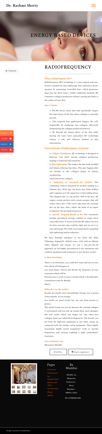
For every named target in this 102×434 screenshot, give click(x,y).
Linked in (3, 144)
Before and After (52, 384)
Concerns (51, 369)
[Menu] (92, 5)
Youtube (4, 138)
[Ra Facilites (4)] (23, 391)
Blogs (49, 392)
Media (50, 395)
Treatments (52, 372)
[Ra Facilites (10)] (18, 387)
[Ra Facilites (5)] (34, 387)
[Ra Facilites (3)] (13, 391)
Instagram (3, 133)
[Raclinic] (24, 374)
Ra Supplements (53, 377)
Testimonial (52, 388)
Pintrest (4, 149)
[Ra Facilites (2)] (18, 391)
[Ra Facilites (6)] (29, 387)
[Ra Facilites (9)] (34, 391)
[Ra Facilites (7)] (23, 387)
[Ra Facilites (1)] (29, 391)
